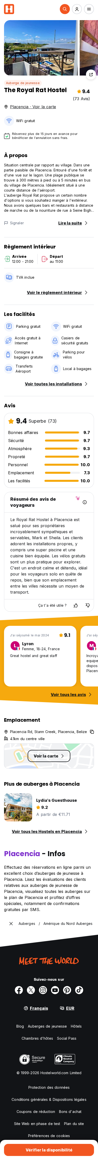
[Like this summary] (76, 605)
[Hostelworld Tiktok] (79, 990)
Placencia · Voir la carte (33, 106)
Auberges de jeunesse (47, 1026)
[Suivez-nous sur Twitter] (31, 990)
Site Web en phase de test (37, 1123)
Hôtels (76, 1026)
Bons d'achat (70, 1111)
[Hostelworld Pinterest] (67, 990)
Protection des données (49, 1087)
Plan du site (74, 1123)
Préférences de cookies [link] (49, 1136)
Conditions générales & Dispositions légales (49, 1099)
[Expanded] (11, 924)
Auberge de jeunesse (23, 83)
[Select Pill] (65, 9)
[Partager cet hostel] (91, 74)
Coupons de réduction (36, 1111)
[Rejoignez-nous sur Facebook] (19, 990)
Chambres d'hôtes (37, 1038)
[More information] (85, 502)
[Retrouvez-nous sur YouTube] (55, 990)
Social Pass (66, 1038)
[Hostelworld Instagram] (43, 990)
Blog (20, 1026)
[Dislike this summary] (88, 605)
